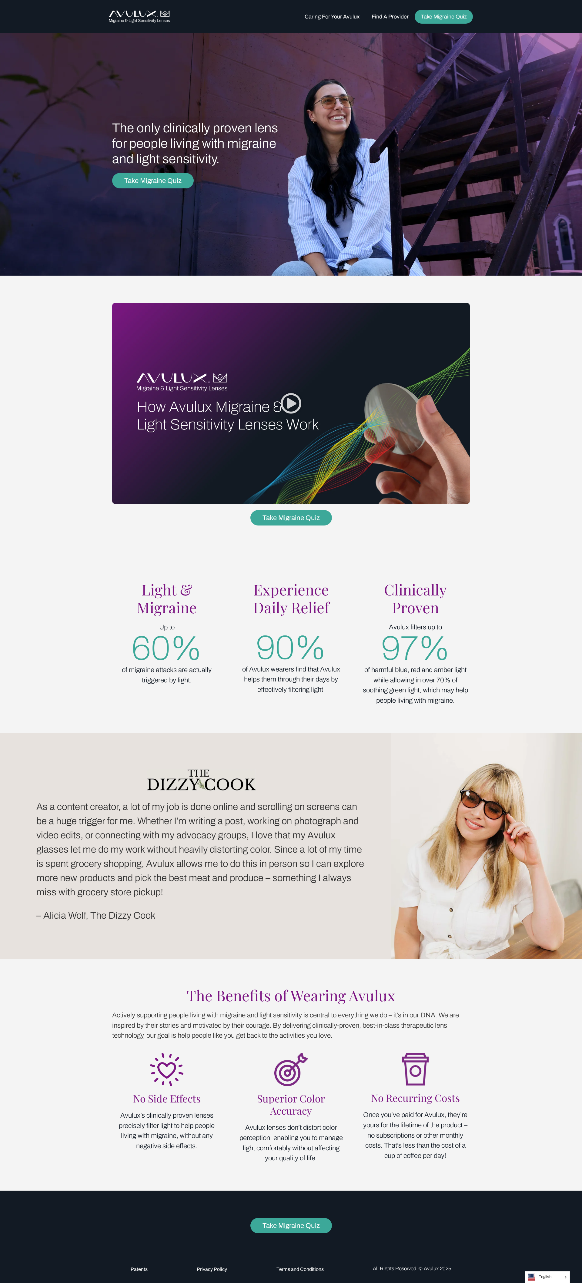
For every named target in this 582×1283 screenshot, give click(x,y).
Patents (139, 1269)
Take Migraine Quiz (444, 17)
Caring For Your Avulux (332, 17)
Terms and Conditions (300, 1269)
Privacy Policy (212, 1269)
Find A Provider (390, 17)
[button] (291, 403)
